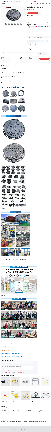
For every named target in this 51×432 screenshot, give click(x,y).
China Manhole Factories (18, 421)
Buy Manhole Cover (37, 421)
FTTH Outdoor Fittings (3, 410)
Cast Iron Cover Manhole (18, 418)
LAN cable (27, 411)
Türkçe (39, 427)
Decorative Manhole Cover (4, 418)
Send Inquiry (44, 58)
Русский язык (19, 427)
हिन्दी (34, 427)
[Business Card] (49, 55)
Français (16, 427)
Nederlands (27, 427)
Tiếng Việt (41, 427)
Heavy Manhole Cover (9, 423)
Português (14, 427)
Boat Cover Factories (25, 421)
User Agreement (29, 429)
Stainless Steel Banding (40, 410)
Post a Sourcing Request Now (20, 372)
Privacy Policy (35, 429)
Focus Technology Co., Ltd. (21, 429)
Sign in (49, 1)
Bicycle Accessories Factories (4, 421)
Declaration (33, 429)
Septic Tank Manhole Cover (11, 418)
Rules (49, 3)
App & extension (42, 3)
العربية (29, 427)
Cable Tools (2, 411)
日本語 (33, 427)
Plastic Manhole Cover (43, 421)
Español (11, 427)
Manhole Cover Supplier (31, 421)
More (1, 424)
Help (37, 3)
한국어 (31, 427)
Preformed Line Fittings (28, 410)
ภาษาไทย (37, 427)
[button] (35, 54)
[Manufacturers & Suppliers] (4, 1)
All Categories (3, 3)
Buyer (34, 3)
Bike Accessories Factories (12, 421)
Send (5, 372)
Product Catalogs (10, 407)
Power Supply (39, 411)
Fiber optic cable (15, 411)
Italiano (22, 427)
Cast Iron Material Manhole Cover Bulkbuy (17, 423)
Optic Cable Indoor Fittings (16, 410)
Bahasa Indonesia (44, 427)
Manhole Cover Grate (3, 423)
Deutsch (24, 427)
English (9, 427)
